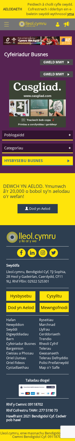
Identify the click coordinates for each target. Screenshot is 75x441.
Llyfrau (44, 329)
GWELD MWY (53, 62)
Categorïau (13, 147)
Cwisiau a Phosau (20, 353)
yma (70, 14)
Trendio (45, 339)
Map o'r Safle (49, 367)
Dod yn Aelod (39, 208)
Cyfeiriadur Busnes (21, 343)
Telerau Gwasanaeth (49, 350)
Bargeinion (14, 348)
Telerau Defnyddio (53, 358)
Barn (10, 339)
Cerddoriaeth (49, 334)
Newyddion (15, 324)
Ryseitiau (46, 320)
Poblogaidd (14, 134)
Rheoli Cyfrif (48, 343)
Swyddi (11, 329)
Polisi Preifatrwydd (54, 362)
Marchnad (47, 324)
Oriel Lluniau (16, 358)
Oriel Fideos (15, 362)
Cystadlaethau (17, 367)
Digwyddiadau (17, 334)
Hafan (11, 320)
